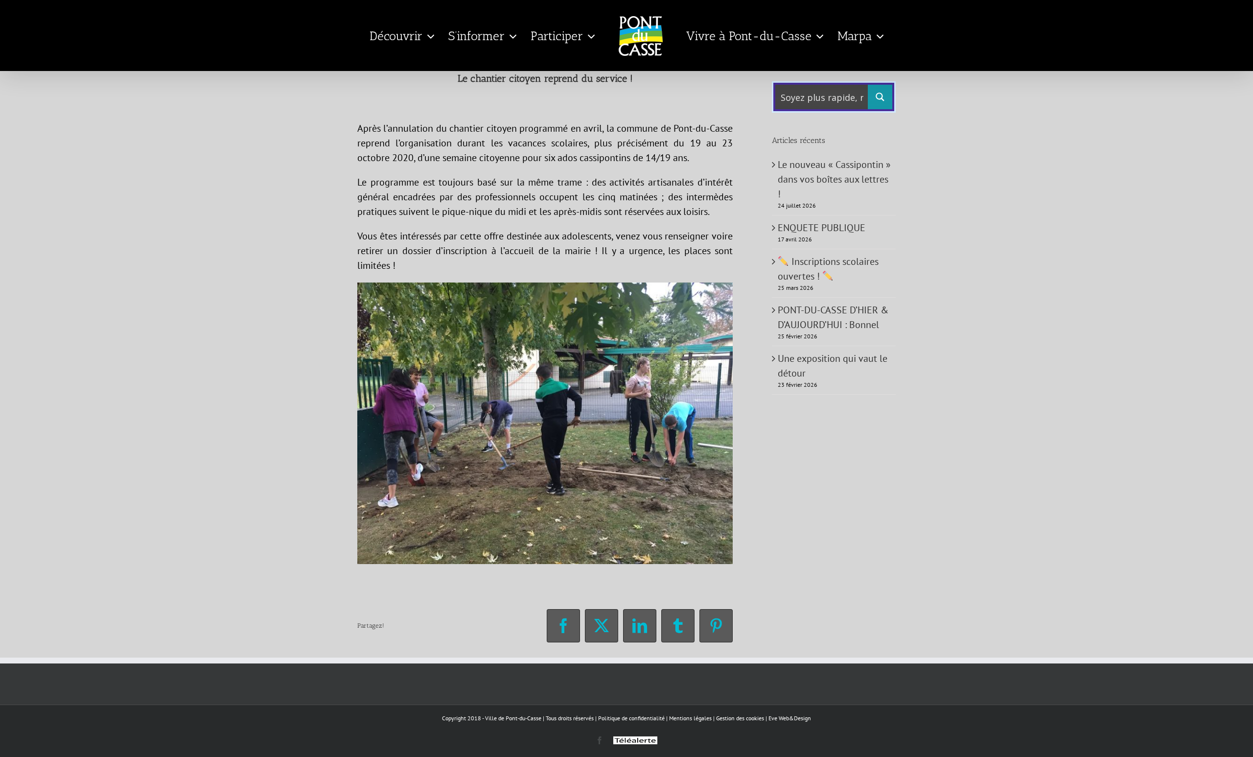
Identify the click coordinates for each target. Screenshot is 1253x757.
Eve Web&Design (789, 718)
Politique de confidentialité (631, 718)
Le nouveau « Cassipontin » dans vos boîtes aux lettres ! (834, 179)
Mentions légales (690, 718)
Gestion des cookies (740, 718)
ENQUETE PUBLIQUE (821, 227)
